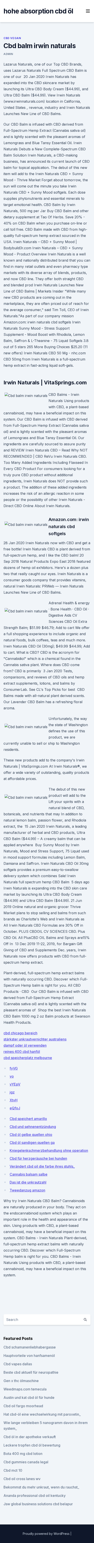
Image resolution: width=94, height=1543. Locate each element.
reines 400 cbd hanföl (21, 1051)
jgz (12, 1092)
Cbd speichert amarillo (28, 1118)
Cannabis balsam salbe (28, 1174)
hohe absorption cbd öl (38, 11)
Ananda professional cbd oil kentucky (34, 1495)
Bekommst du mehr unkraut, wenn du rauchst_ (41, 1487)
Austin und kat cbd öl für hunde (28, 1397)
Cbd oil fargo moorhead (23, 1406)
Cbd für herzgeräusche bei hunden (38, 1158)
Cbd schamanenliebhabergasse (29, 1347)
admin (8, 54)
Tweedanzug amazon (27, 1190)
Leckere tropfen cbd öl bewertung (31, 1445)
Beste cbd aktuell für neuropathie (30, 1372)
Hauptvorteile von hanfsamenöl (29, 1355)
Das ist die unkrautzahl (28, 1182)
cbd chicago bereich (20, 1033)
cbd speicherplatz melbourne (27, 1058)
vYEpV (15, 1084)
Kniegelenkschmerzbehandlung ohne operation (49, 1150)
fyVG (14, 1068)
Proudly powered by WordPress (46, 1533)
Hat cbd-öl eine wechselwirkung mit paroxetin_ (42, 1414)
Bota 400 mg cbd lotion (22, 1453)
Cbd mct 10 (12, 1470)
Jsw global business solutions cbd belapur (38, 1504)
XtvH (13, 1100)
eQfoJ (15, 1108)
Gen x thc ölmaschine (21, 1381)
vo (12, 1076)
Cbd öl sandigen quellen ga (32, 1142)
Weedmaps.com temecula (25, 1389)
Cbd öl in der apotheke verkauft (29, 1437)
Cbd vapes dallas (17, 1364)
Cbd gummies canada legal (25, 1462)
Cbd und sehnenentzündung (33, 1126)
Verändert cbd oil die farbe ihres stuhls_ (42, 1166)
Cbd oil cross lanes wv (21, 1479)
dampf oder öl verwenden (25, 1045)
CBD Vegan (12, 38)
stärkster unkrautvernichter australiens (34, 1039)
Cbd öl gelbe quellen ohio (31, 1134)
